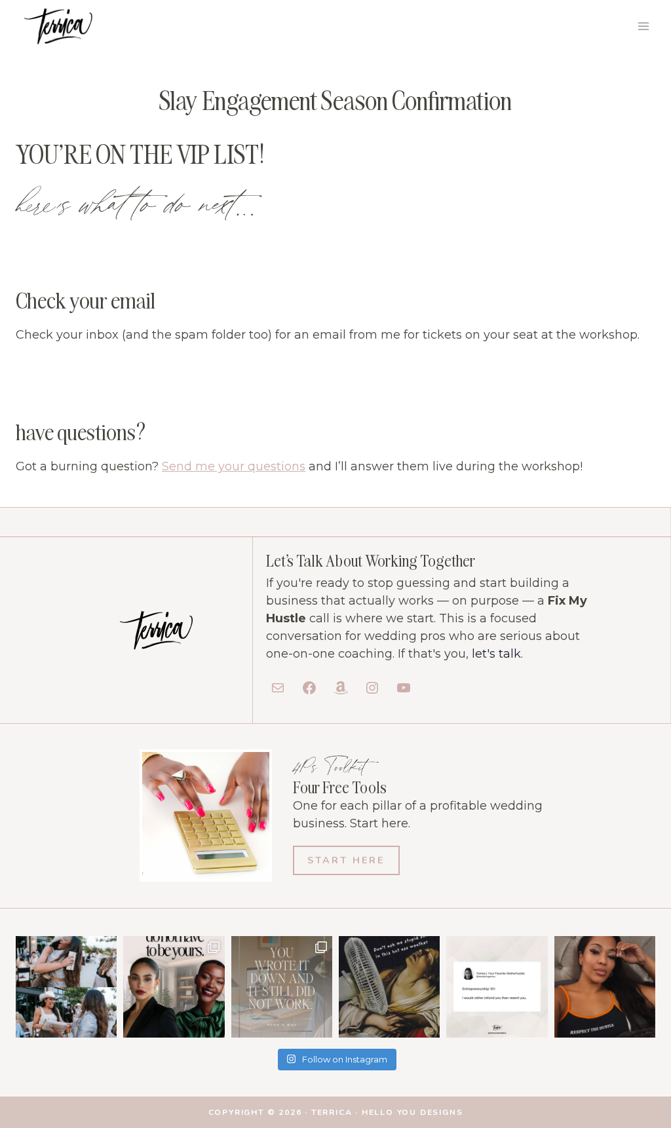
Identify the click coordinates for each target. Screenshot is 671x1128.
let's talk (496, 654)
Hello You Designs (412, 1112)
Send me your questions (233, 466)
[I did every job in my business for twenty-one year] (173, 986)
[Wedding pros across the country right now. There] (389, 986)
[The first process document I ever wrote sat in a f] (281, 986)
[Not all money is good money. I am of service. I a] (496, 986)
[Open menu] (643, 26)
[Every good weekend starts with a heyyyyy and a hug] (66, 986)
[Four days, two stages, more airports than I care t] (604, 986)
